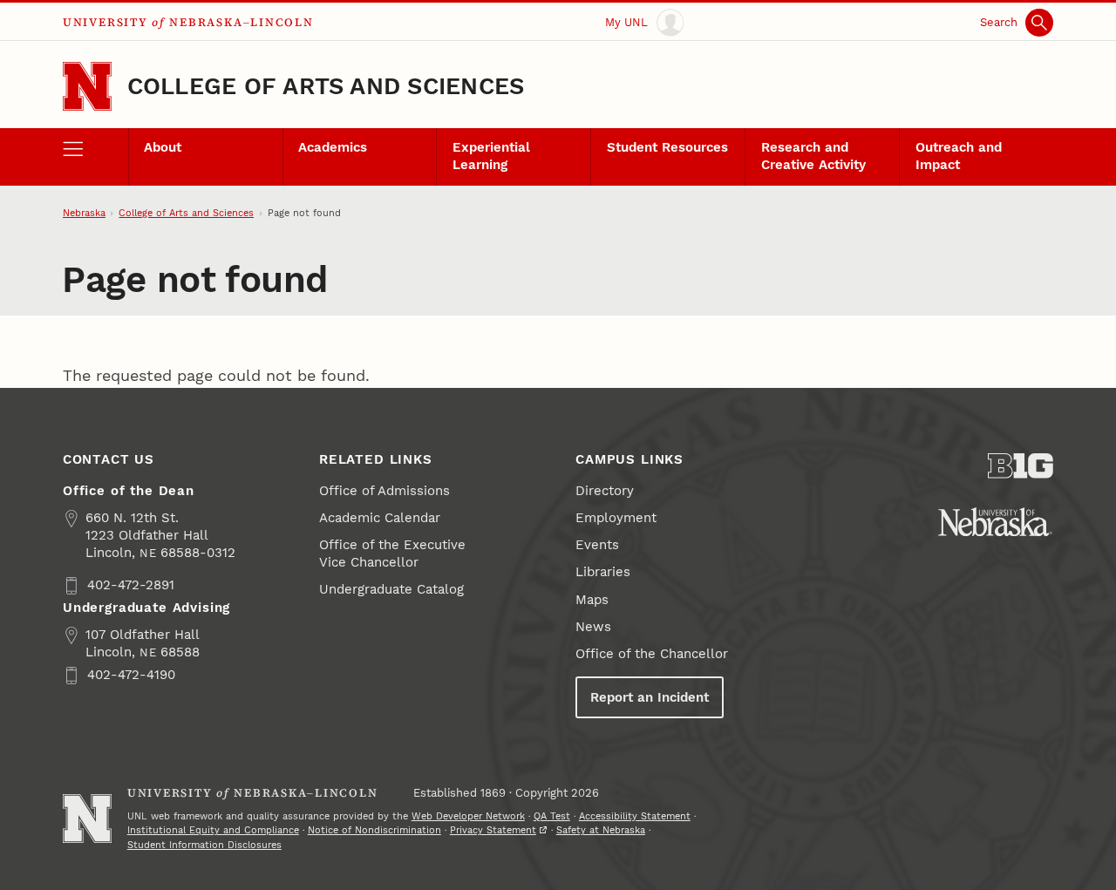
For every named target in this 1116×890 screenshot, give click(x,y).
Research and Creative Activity (813, 156)
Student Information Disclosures (204, 845)
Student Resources (667, 147)
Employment (616, 518)
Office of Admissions (384, 491)
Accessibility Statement (635, 816)
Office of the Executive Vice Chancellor (392, 553)
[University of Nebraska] (995, 521)
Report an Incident (649, 697)
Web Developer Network (468, 816)
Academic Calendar (379, 518)
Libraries (602, 572)
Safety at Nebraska (600, 830)
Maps (592, 600)
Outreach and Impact (958, 156)
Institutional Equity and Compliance (213, 830)
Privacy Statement (493, 830)
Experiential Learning (491, 156)
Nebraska (84, 213)
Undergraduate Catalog (391, 589)
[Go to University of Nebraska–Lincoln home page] (87, 86)
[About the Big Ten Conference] (1020, 465)
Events (597, 545)
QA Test (552, 816)
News (593, 627)
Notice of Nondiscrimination (374, 830)
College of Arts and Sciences (325, 85)
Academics (332, 147)
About (162, 147)
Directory (604, 491)
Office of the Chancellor (651, 654)
